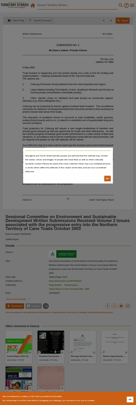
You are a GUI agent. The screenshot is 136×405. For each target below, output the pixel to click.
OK (107, 178)
